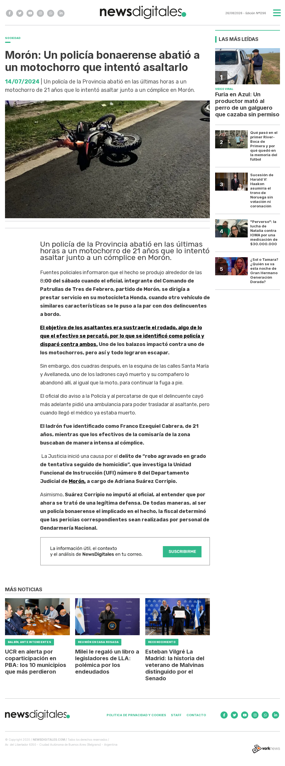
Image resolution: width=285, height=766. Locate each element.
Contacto (196, 715)
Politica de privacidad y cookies (136, 715)
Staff (176, 715)
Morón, (77, 481)
